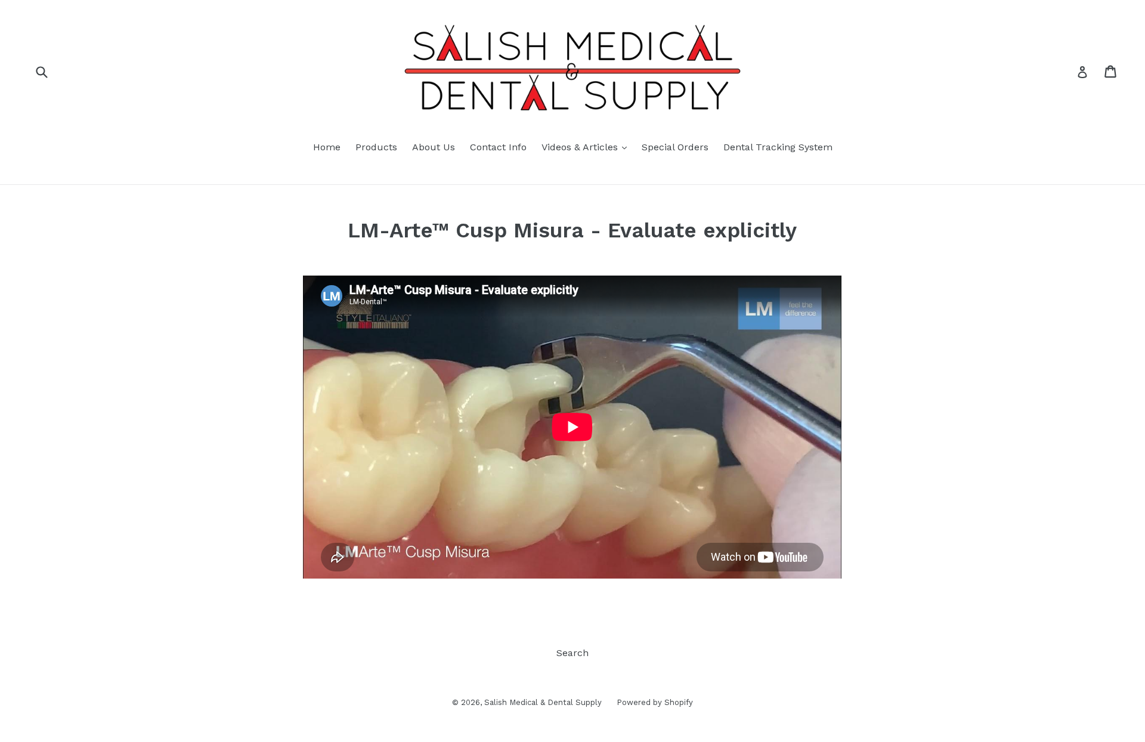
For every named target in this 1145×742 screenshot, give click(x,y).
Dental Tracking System (778, 147)
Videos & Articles (587, 147)
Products (376, 147)
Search (572, 652)
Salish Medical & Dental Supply (543, 702)
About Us (433, 147)
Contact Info (498, 147)
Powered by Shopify (655, 702)
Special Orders (675, 147)
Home (327, 147)
